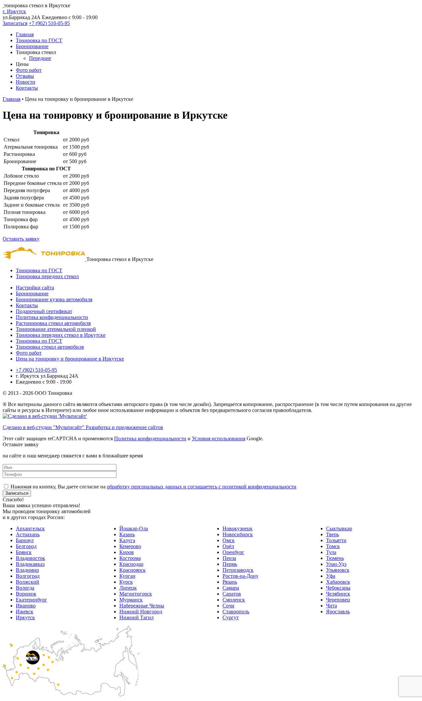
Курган (127, 576)
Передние (40, 58)
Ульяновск (337, 570)
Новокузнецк (238, 528)
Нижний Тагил (136, 617)
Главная (25, 34)
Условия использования (218, 438)
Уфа (330, 576)
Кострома (130, 558)
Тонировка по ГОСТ (39, 40)
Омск (229, 540)
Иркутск (25, 617)
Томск (333, 546)
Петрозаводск (238, 570)
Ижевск (24, 611)
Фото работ (29, 70)
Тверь (332, 534)
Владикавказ (30, 564)
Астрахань (28, 534)
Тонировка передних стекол (47, 276)
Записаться (15, 23)
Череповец (338, 599)
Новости (25, 82)
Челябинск (338, 594)
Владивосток (30, 558)
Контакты (27, 88)
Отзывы (25, 76)
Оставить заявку (21, 239)
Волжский (27, 582)
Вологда (25, 588)
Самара (231, 588)
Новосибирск (238, 534)
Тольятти (336, 540)
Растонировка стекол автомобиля (53, 323)
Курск (126, 582)
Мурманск (131, 599)
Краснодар (131, 564)
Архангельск (30, 528)
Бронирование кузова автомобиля (54, 299)
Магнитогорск (135, 594)
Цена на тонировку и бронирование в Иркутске (70, 359)
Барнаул (25, 540)
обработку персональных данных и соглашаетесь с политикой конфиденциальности (201, 486)
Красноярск (132, 570)
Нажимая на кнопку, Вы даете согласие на (153, 486)
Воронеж (26, 594)
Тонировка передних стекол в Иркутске (61, 335)
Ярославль (338, 611)
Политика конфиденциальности (52, 317)
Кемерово (130, 546)
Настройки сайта (35, 287)
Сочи (228, 605)
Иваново (26, 605)
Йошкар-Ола (133, 528)
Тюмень (335, 558)
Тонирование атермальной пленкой (56, 329)
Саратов (232, 594)
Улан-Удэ (336, 564)
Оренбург (233, 552)
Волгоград (28, 576)
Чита (331, 605)
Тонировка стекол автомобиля (50, 347)
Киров (126, 552)
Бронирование (32, 46)
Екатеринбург (31, 599)
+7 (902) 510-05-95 (49, 23)
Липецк (128, 588)
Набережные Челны (141, 605)
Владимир (27, 570)
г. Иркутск (14, 11)
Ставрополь (236, 611)
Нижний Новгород (140, 611)
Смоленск (234, 599)
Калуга (127, 540)
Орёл (228, 546)
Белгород (26, 546)
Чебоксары (338, 588)
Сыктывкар (339, 528)
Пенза (229, 558)
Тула (331, 552)
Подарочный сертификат (44, 311)
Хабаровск (338, 582)
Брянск (24, 552)
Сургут (231, 617)
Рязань (230, 582)
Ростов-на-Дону (240, 576)
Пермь (230, 564)
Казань (127, 534)
